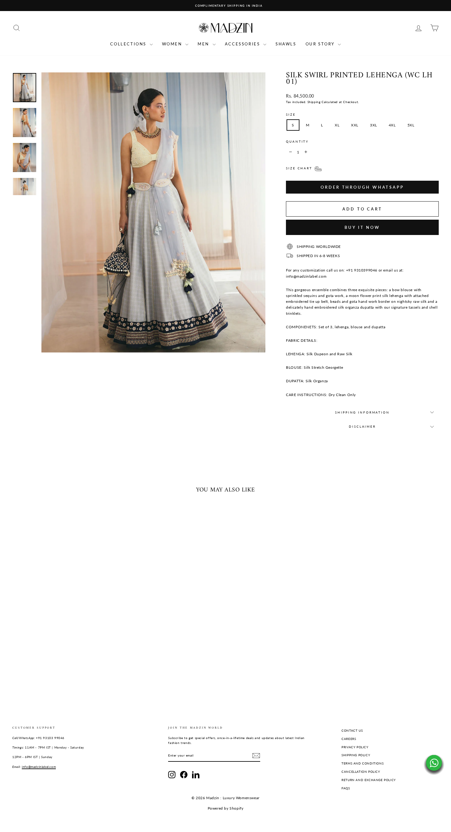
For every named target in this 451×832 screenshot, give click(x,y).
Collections (129, 43)
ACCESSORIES (243, 43)
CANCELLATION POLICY (360, 771)
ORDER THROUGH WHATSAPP (362, 187)
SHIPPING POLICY (355, 755)
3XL (373, 125)
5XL (410, 125)
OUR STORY (321, 43)
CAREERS (348, 739)
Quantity (297, 141)
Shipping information (362, 412)
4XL (392, 125)
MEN (204, 43)
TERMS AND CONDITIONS (362, 763)
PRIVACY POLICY (354, 747)
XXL (354, 125)
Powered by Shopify (226, 808)
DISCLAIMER (362, 426)
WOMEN (173, 43)
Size (291, 114)
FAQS (345, 788)
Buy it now (362, 227)
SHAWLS (286, 43)
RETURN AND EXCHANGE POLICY (368, 780)
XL (337, 125)
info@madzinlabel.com (39, 766)
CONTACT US (352, 730)
